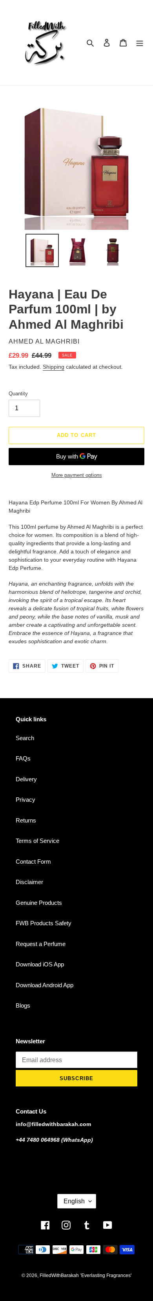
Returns (26, 820)
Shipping (53, 367)
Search (25, 738)
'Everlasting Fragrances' (105, 1275)
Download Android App (44, 985)
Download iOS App (40, 964)
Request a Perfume (41, 944)
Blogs (23, 1005)
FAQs (23, 758)
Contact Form (33, 861)
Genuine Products (39, 902)
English (74, 1201)
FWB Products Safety (43, 923)
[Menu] (139, 42)
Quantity (18, 394)
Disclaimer (29, 882)
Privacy (25, 799)
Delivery (26, 779)
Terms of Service (37, 840)
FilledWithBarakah (59, 1275)
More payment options (76, 475)
